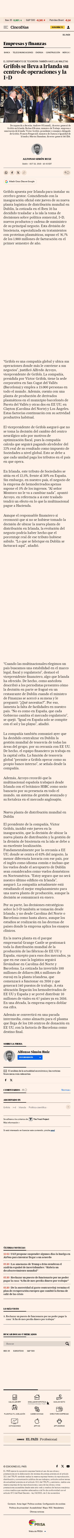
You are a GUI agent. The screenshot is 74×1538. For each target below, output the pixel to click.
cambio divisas (36, 1414)
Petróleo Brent (57, 20)
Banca (7, 52)
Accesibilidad (36, 1508)
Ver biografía (26, 1057)
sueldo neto (59, 1402)
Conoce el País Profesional (37, 1439)
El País (66, 35)
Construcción (53, 52)
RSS (50, 1508)
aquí (53, 1130)
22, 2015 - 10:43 (41, 164)
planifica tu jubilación (14, 1414)
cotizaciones (15, 1426)
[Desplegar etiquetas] (68, 1107)
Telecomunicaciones (23, 52)
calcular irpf (15, 1402)
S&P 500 (30, 20)
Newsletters (59, 1508)
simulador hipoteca (37, 1402)
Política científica (37, 1107)
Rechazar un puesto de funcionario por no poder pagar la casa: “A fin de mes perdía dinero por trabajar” (36, 1279)
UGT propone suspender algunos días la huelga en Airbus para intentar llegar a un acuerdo (36, 1255)
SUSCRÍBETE (57, 27)
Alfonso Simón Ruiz (37, 159)
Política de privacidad (19, 1508)
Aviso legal (22, 1504)
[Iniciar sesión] (68, 27)
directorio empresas (59, 1414)
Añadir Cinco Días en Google (21, 181)
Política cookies (35, 1504)
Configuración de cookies (54, 1504)
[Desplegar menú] (5, 27)
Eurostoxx (18, 1351)
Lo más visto (11, 1309)
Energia (39, 52)
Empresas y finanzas (24, 44)
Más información (10, 1122)
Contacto (12, 1504)
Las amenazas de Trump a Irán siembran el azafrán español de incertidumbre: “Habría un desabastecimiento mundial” (32, 1267)
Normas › (66, 1090)
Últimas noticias (14, 1247)
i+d (14, 1107)
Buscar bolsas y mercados (20, 1334)
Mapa (45, 1508)
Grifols (6, 1107)
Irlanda (22, 1107)
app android (59, 1426)
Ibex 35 (8, 20)
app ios (37, 1426)
